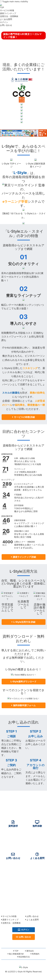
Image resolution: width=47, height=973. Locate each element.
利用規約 (35, 954)
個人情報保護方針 (16, 954)
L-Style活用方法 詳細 (24, 622)
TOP (2, 7)
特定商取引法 (24, 957)
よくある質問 (6, 19)
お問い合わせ (6, 25)
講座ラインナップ (8, 13)
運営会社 (30, 951)
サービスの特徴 (7, 10)
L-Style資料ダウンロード (23, 681)
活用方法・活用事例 (9, 16)
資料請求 (13, 825)
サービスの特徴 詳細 (24, 417)
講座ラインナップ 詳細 (24, 557)
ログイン (4, 22)
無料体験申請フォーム (24, 705)
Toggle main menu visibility (15, 1)
